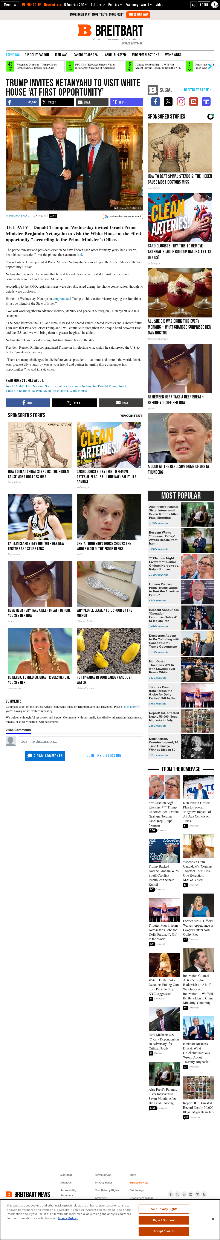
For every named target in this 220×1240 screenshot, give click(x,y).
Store (133, 1174)
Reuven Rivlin (41, 390)
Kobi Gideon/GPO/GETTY (127, 207)
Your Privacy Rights (163, 1209)
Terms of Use (103, 1174)
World (145, 5)
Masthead (66, 1174)
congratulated (62, 298)
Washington (60, 390)
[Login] (204, 5)
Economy (132, 5)
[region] (110, 1219)
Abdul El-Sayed (115, 55)
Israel (122, 386)
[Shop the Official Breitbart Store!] (197, 90)
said (79, 254)
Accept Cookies (163, 1231)
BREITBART (118, 30)
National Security (44, 386)
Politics (62, 386)
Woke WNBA (173, 55)
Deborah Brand (19, 215)
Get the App (137, 1190)
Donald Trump (108, 386)
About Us (66, 1182)
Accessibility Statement (68, 1193)
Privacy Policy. (68, 1218)
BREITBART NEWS (32, 1194)
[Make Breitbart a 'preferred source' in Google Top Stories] (123, 216)
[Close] (213, 1219)
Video (159, 5)
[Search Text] (193, 5)
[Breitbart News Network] (153, 90)
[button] (10, 5)
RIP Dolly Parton (37, 55)
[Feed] (204, 1194)
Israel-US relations (18, 390)
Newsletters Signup (141, 1198)
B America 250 (74, 5)
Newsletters (53, 5)
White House (78, 390)
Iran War (61, 55)
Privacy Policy (104, 1182)
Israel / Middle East (19, 386)
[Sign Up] (138, 14)
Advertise (101, 1198)
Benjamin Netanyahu (82, 386)
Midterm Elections (145, 55)
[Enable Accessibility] (215, 4)
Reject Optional (164, 1220)
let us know (130, 707)
